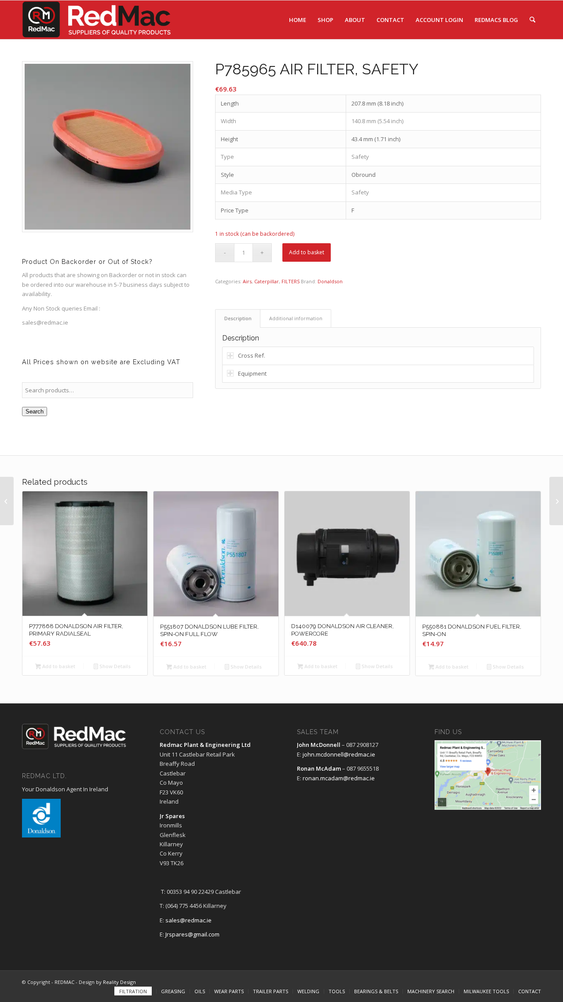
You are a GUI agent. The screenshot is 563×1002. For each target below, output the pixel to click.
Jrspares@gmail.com (192, 934)
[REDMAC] (97, 19)
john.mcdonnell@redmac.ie (339, 754)
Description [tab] (238, 318)
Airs (247, 281)
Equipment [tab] (252, 373)
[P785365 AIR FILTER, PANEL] (7, 501)
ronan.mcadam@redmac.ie (339, 778)
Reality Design (119, 982)
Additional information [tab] (295, 318)
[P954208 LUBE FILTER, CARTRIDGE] (556, 501)
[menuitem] (297, 19)
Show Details (114, 666)
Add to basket (306, 252)
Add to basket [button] (58, 666)
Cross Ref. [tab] (251, 355)
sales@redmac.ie (188, 920)
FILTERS (291, 281)
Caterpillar (266, 281)
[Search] (532, 19)
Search (35, 411)
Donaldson (330, 281)
